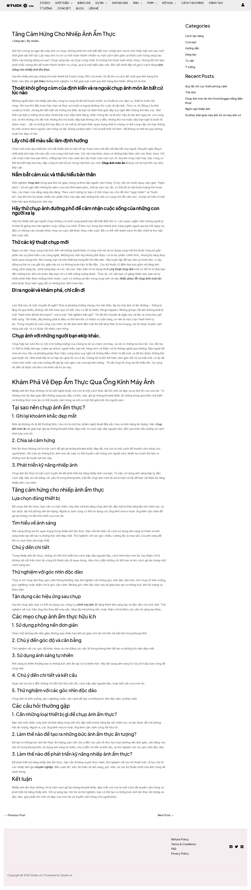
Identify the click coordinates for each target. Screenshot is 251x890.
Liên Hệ (93, 8)
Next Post (166, 815)
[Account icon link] (243, 4)
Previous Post (14, 815)
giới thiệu (39, 81)
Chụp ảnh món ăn (113, 163)
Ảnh (136, 2)
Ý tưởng (46, 8)
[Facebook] (231, 846)
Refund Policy (180, 839)
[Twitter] (236, 846)
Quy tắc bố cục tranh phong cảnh (206, 86)
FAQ (173, 848)
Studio (45, 2)
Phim (150, 2)
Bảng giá (84, 2)
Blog (80, 8)
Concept (64, 8)
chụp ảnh (34, 182)
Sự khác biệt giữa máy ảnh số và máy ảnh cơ (213, 115)
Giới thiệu (62, 2)
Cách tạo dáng (192, 2)
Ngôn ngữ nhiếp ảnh (197, 109)
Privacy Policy (180, 853)
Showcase (120, 2)
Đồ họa (167, 2)
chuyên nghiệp (44, 767)
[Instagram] (242, 846)
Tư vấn (189, 60)
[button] (70, 3)
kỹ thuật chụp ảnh (122, 269)
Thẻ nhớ (190, 92)
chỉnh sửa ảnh (85, 604)
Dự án (100, 2)
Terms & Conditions (183, 844)
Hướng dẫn (192, 48)
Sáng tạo (216, 2)
